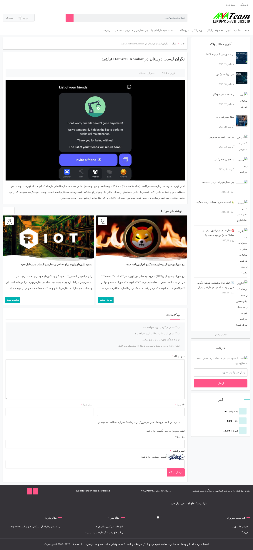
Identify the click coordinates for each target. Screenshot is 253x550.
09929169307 (148, 490)
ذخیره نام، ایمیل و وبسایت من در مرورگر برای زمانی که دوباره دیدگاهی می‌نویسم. (139, 422)
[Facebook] (80, 504)
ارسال (221, 383)
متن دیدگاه (178, 356)
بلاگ (174, 43)
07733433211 (164, 490)
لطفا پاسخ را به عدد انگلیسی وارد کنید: (165, 430)
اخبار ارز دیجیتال (147, 73)
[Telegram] (69, 504)
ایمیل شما (88, 404)
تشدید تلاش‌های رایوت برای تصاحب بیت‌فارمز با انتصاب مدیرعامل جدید (56, 264)
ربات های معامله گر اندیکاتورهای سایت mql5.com (35, 526)
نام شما (181, 404)
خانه (182, 43)
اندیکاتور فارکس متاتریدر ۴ (109, 526)
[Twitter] (75, 504)
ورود (25, 17)
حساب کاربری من (239, 526)
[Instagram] (63, 504)
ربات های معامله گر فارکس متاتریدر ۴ (104, 532)
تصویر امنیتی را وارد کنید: (153, 456)
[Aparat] (47, 504)
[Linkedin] (52, 504)
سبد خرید (230, 4)
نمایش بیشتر (221, 334)
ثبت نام (10, 17)
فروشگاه (243, 4)
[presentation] (5, 211)
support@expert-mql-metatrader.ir (93, 490)
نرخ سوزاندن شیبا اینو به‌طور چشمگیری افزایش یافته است (155, 264)
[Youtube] (58, 504)
